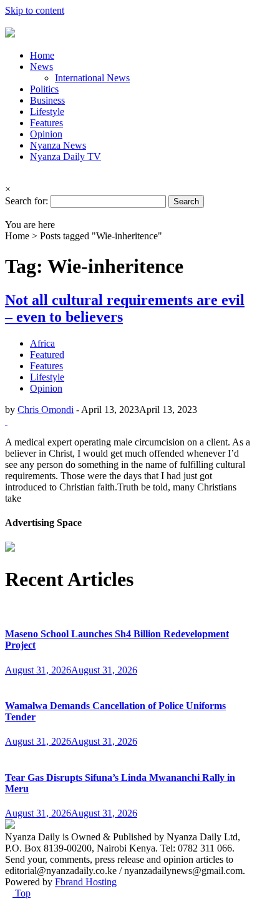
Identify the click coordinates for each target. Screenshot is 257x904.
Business (47, 100)
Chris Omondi (45, 409)
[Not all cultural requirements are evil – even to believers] (6, 420)
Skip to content (34, 10)
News (41, 66)
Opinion (46, 134)
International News (92, 77)
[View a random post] (8, 213)
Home (42, 55)
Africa (42, 343)
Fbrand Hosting (86, 882)
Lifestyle (47, 111)
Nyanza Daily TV (65, 156)
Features (46, 122)
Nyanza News (58, 145)
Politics (44, 89)
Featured (47, 354)
